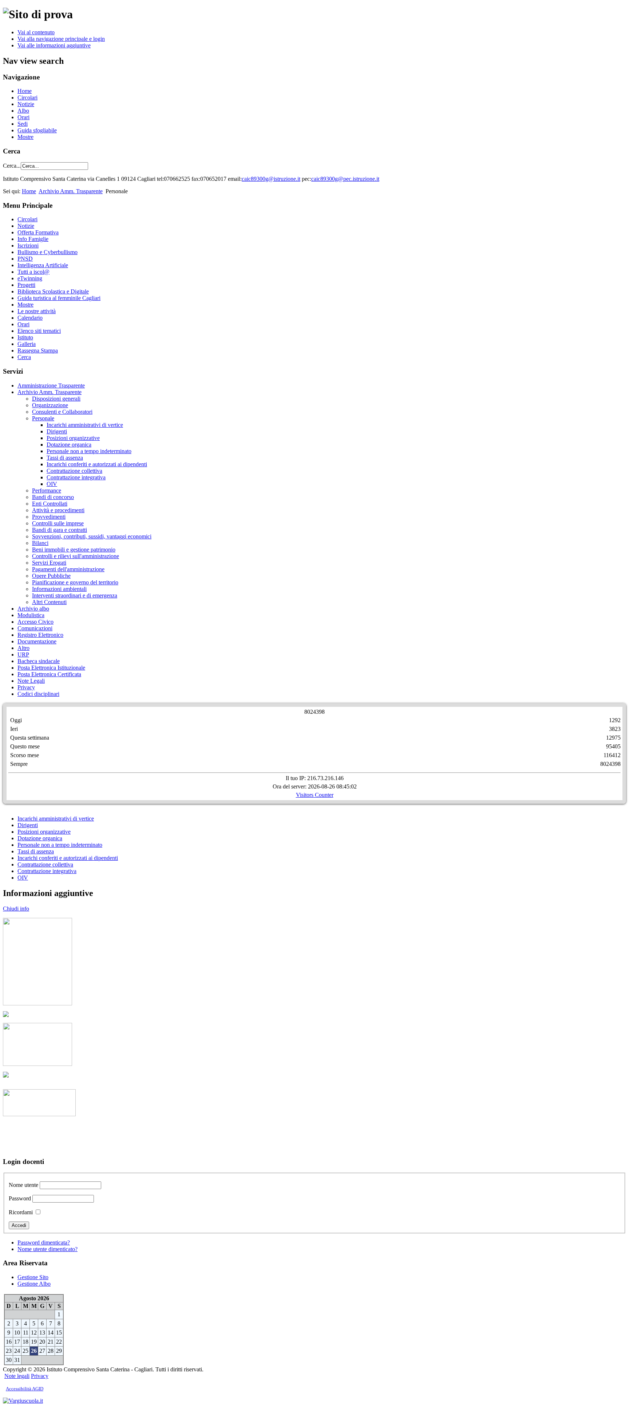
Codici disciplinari (38, 694)
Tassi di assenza (65, 458)
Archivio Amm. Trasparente (71, 191)
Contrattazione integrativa (76, 477)
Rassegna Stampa (37, 350)
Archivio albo (33, 608)
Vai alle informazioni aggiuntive (54, 45)
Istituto (25, 337)
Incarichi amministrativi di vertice (85, 425)
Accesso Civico (35, 622)
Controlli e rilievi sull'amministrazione (75, 556)
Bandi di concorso (53, 497)
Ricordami (21, 1212)
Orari (23, 117)
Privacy (26, 687)
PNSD (25, 259)
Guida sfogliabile (37, 130)
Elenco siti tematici (39, 331)
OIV (52, 484)
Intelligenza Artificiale (42, 265)
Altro (23, 648)
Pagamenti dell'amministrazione (68, 569)
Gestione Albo (34, 1284)
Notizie (25, 104)
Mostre (25, 137)
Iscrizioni (28, 245)
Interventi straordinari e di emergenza (74, 595)
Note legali (16, 1376)
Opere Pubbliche (51, 576)
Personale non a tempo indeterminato (89, 451)
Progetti (26, 285)
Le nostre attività (36, 311)
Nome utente (23, 1185)
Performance (46, 490)
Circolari (27, 97)
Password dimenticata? (43, 1242)
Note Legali (31, 681)
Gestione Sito (32, 1277)
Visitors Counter (314, 795)
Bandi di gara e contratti (59, 530)
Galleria (26, 344)
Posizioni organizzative (73, 438)
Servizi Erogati (49, 563)
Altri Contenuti (49, 602)
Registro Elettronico (40, 635)
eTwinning (29, 278)
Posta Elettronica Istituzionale (51, 668)
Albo (23, 111)
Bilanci (40, 543)
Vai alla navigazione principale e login (61, 39)
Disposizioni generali (56, 399)
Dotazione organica (69, 444)
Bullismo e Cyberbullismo (47, 252)
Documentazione (36, 641)
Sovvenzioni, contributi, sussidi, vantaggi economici (91, 536)
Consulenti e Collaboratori (62, 412)
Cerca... (12, 166)
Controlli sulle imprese (58, 523)
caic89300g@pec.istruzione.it (345, 179)
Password (20, 1198)
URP (23, 654)
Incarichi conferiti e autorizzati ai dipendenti (97, 464)
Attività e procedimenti (58, 510)
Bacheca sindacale (38, 661)
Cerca (24, 357)
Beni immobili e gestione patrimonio (73, 549)
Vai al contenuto (36, 32)
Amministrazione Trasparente (51, 385)
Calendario (30, 318)
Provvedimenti (49, 517)
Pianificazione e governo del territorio (75, 582)
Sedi (22, 124)
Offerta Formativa (38, 232)
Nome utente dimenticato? (47, 1249)
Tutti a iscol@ (33, 272)
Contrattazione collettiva (74, 471)
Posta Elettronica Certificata (49, 674)
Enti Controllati (49, 503)
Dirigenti (57, 431)
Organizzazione (50, 405)
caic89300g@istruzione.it (271, 179)
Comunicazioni (34, 628)
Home (24, 91)
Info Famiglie (32, 239)
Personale (43, 418)
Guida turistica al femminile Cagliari (58, 298)
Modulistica (30, 615)
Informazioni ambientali (59, 589)
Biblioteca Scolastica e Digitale (53, 291)
